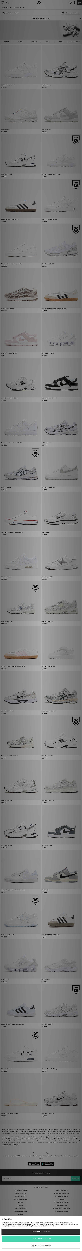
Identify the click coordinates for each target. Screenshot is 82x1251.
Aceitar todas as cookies (41, 1239)
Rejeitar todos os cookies (41, 1246)
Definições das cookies (41, 1231)
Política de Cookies (49, 1226)
